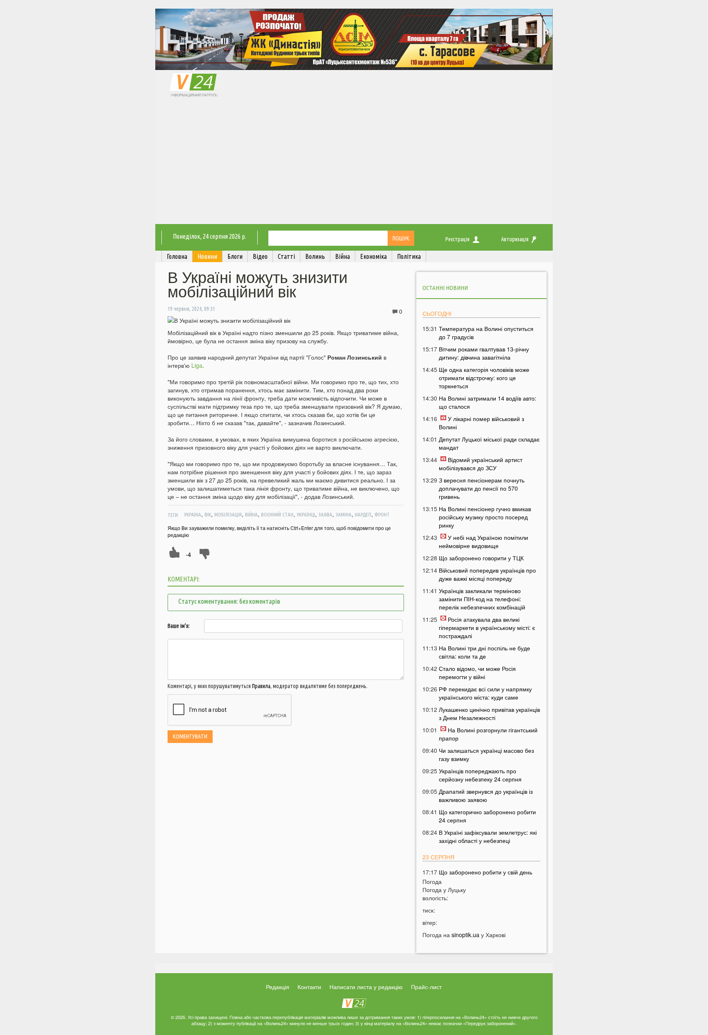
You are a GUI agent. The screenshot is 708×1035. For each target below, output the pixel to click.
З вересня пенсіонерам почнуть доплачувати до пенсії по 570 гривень (481, 488)
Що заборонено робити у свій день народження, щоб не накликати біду (487, 876)
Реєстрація (457, 239)
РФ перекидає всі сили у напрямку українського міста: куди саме (485, 693)
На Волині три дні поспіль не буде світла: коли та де (484, 652)
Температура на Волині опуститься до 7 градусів (486, 332)
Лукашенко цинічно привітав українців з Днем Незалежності (489, 713)
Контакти (309, 987)
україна (192, 514)
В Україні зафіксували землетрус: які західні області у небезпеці (488, 836)
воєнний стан (277, 514)
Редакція (277, 987)
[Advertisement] (354, 162)
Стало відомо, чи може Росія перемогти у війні (477, 672)
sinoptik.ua (465, 935)
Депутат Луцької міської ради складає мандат (489, 443)
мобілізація (228, 514)
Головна (177, 256)
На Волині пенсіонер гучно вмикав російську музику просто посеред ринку (485, 517)
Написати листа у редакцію (366, 987)
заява (325, 514)
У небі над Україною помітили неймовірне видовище (483, 541)
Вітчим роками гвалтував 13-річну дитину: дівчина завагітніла (484, 353)
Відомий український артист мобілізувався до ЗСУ (480, 463)
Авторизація (515, 239)
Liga (196, 365)
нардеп (363, 514)
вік (207, 514)
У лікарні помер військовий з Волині (481, 422)
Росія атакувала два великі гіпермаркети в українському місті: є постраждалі (487, 627)
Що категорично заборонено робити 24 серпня (487, 816)
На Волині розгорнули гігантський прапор (488, 734)
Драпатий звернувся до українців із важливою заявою (486, 795)
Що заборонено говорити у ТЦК (481, 558)
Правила (261, 686)
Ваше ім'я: (179, 626)
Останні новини (445, 287)
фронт (382, 514)
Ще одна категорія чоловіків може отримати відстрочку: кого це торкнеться (484, 377)
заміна (344, 514)
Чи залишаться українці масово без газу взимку (486, 754)
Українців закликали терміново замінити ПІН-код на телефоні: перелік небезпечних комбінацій (482, 599)
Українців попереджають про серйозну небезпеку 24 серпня (480, 775)
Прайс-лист (426, 987)
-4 (188, 554)
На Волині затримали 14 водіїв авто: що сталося (487, 402)
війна (251, 514)
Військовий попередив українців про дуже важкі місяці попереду (487, 574)
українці (306, 514)
